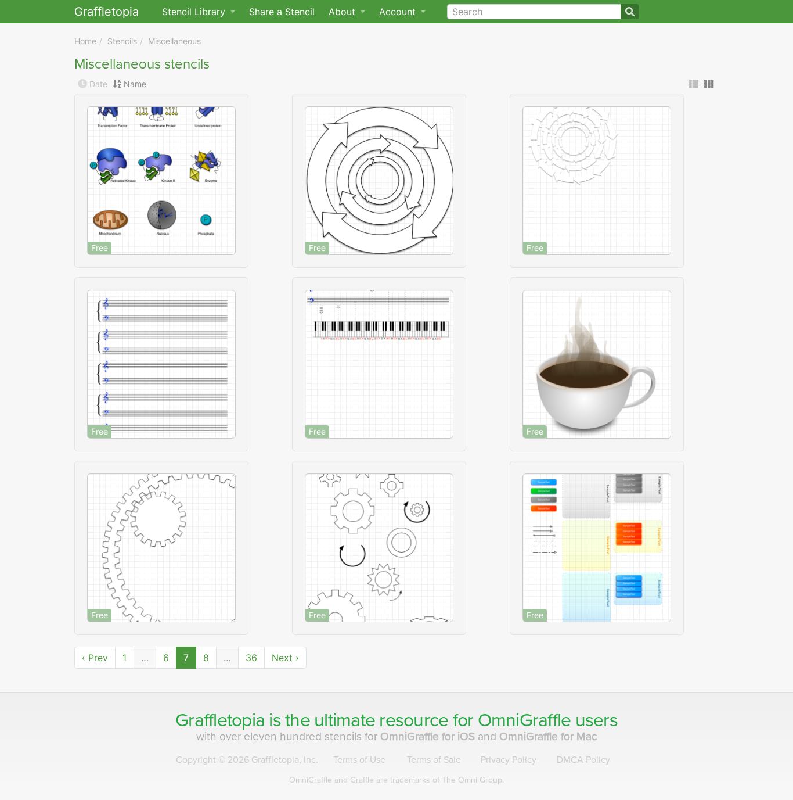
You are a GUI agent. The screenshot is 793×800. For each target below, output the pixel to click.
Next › (285, 657)
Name (135, 84)
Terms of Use (359, 760)
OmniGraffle (524, 720)
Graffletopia (106, 12)
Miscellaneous (174, 41)
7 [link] (186, 657)
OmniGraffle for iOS (429, 736)
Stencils (122, 41)
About (343, 11)
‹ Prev (95, 657)
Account (399, 11)
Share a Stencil (282, 11)
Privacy (508, 760)
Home (85, 41)
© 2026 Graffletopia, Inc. (247, 760)
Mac (548, 736)
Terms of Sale (434, 760)
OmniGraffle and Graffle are (396, 780)
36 (251, 657)
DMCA (583, 760)
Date (98, 84)
